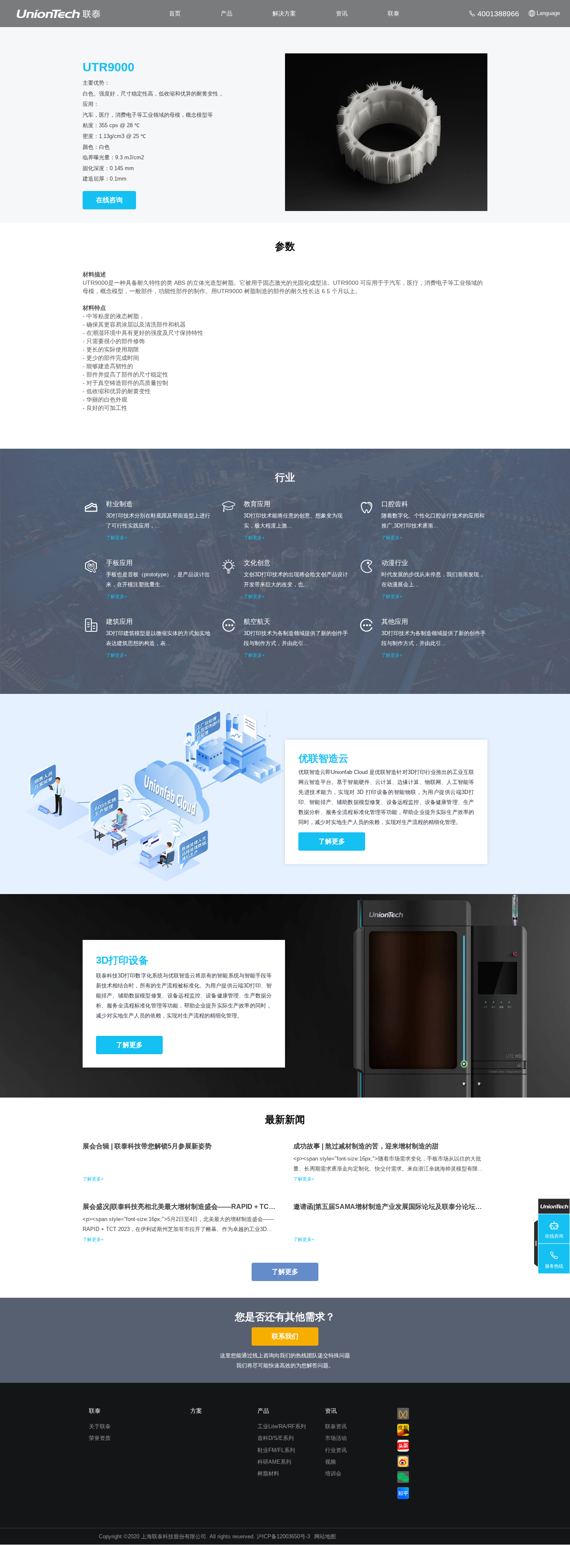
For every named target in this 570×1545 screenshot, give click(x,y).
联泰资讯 (336, 1426)
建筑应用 (119, 621)
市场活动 (336, 1438)
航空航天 (257, 621)
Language (548, 13)
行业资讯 (336, 1450)
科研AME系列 (274, 1462)
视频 (330, 1462)
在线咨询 (109, 199)
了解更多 (331, 841)
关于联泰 (100, 1426)
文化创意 (257, 562)
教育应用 (257, 503)
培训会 (333, 1473)
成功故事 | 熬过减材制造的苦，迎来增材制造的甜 (366, 1146)
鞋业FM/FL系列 (276, 1450)
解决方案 (284, 13)
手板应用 (119, 562)
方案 (196, 1410)
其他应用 (394, 621)
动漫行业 (394, 562)
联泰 (393, 13)
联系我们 (285, 1336)
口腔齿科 (394, 503)
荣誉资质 (100, 1438)
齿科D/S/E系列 (275, 1438)
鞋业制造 (119, 503)
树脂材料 (268, 1473)
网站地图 (325, 1536)
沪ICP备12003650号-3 (283, 1536)
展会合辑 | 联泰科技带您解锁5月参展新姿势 (147, 1146)
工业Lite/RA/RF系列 (281, 1426)
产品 (226, 13)
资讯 (342, 13)
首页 (175, 13)
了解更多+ (116, 537)
